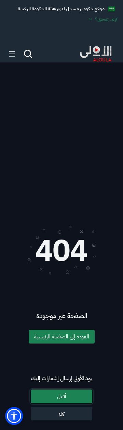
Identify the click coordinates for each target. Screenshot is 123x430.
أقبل (61, 396)
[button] (14, 416)
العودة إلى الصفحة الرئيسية (61, 337)
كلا (61, 414)
